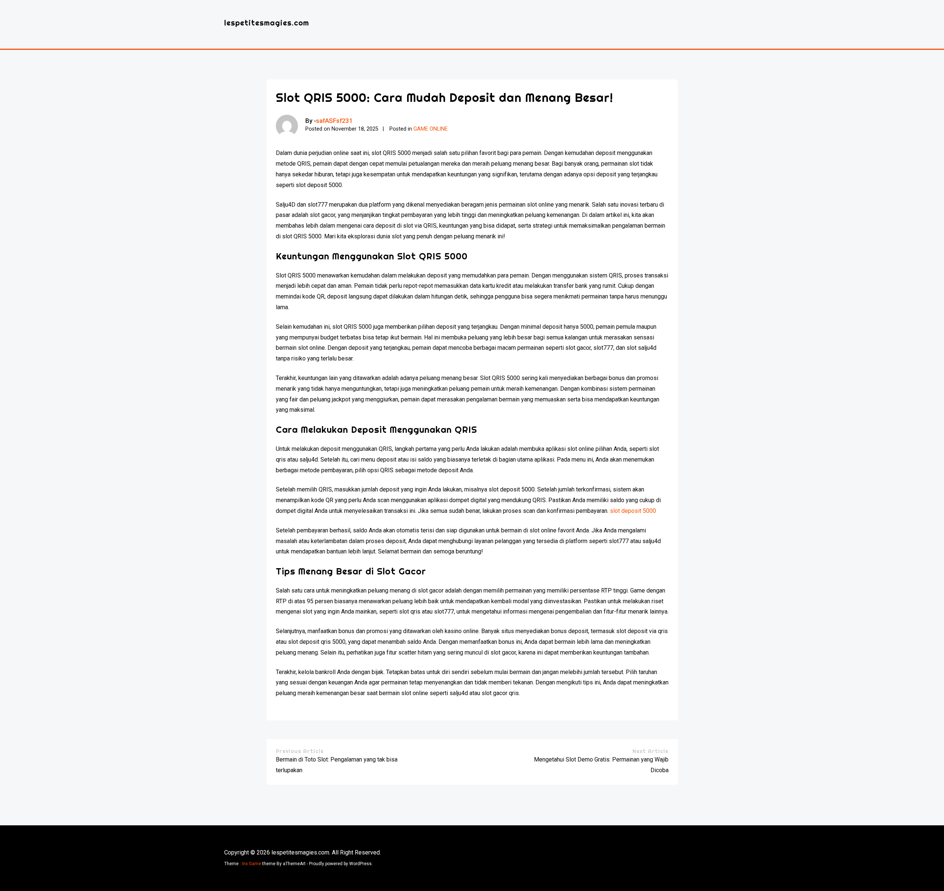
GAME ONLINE (430, 129)
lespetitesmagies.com (266, 22)
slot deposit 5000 (633, 510)
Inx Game (251, 863)
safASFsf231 (334, 120)
